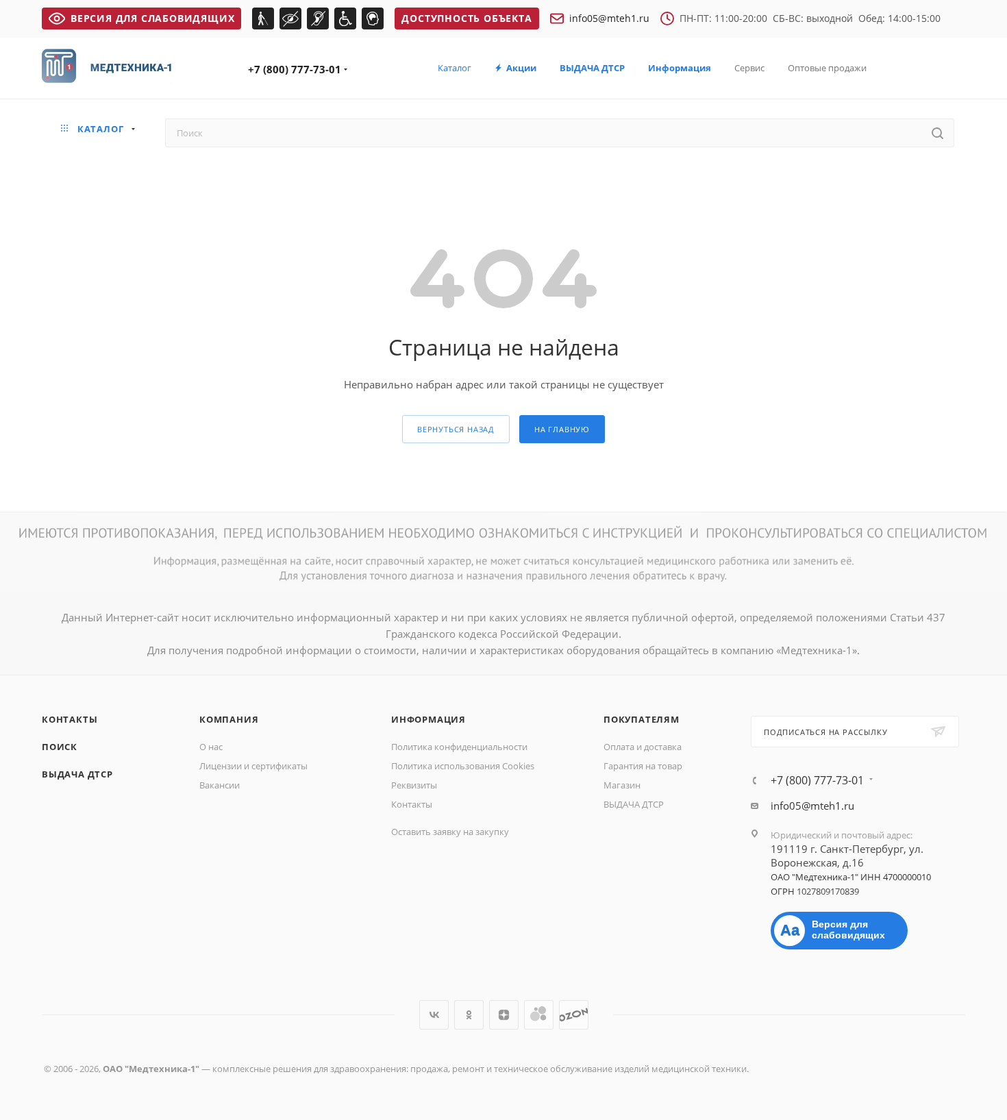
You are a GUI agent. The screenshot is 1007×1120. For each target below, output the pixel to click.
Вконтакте (434, 1015)
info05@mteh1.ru (609, 18)
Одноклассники (469, 1015)
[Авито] (539, 1015)
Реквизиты (414, 785)
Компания (228, 719)
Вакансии (219, 785)
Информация (428, 719)
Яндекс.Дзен (504, 1015)
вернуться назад (456, 429)
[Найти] (937, 133)
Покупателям (642, 719)
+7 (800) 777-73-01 (294, 69)
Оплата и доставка (643, 747)
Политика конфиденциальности (459, 747)
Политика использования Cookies (462, 766)
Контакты (69, 719)
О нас (211, 747)
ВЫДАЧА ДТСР (77, 774)
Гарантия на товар (643, 766)
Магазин (622, 785)
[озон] (573, 1015)
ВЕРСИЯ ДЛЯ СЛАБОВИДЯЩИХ (152, 18)
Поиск (59, 747)
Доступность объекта (466, 18)
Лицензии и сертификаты (253, 766)
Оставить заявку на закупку (450, 831)
